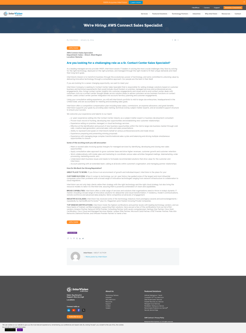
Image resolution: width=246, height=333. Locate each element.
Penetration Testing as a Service (154, 306)
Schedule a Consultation (233, 7)
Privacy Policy (159, 318)
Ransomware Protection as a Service (156, 308)
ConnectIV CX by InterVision (154, 297)
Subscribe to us (75, 317)
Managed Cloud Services (152, 304)
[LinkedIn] (80, 238)
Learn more (136, 2)
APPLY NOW (73, 48)
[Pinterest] (74, 238)
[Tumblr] (77, 238)
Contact (108, 306)
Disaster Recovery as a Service (153, 301)
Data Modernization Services (153, 299)
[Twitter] (71, 238)
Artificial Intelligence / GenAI (153, 295)
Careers (207, 7)
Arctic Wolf (72, 233)
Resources (109, 301)
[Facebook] (68, 238)
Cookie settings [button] (10, 330)
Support (217, 7)
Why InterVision (111, 299)
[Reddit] (83, 238)
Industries (109, 297)
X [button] (244, 2)
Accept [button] (20, 329)
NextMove (195, 7)
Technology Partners (112, 295)
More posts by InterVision (96, 257)
